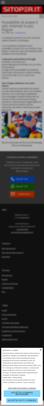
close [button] (40, 349)
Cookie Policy (7, 377)
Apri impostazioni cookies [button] (22, 388)
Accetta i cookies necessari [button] (22, 393)
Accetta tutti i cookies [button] (22, 400)
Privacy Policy (17, 377)
